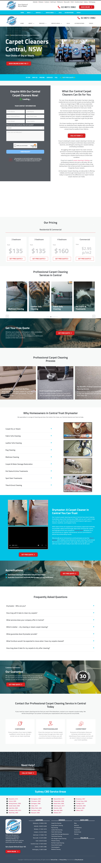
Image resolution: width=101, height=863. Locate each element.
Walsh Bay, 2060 (13, 813)
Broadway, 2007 (80, 799)
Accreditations (69, 12)
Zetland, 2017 (57, 813)
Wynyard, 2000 (35, 813)
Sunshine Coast (35, 844)
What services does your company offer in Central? (25, 620)
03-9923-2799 (43, 823)
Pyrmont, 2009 (58, 808)
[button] (75, 50)
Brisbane (36, 829)
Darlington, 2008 (35, 803)
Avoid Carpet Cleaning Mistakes (50, 391)
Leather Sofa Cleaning (14, 443)
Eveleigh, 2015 (80, 803)
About (29, 12)
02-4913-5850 (43, 838)
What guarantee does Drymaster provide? (21, 634)
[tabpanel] (17, 296)
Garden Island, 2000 (14, 806)
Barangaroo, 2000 (36, 799)
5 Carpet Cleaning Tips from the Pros (15, 389)
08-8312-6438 (43, 826)
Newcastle (36, 838)
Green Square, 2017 (59, 806)
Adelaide (36, 826)
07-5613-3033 (43, 844)
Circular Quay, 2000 (81, 801)
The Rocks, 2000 (35, 810)
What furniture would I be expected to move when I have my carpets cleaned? (35, 641)
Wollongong (35, 849)
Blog (60, 12)
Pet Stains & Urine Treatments (17, 471)
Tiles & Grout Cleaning (14, 485)
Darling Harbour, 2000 (15, 803)
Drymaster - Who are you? (16, 606)
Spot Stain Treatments (14, 478)
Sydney (37, 847)
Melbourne (36, 823)
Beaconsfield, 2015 (59, 799)
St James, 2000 (80, 808)
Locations (39, 820)
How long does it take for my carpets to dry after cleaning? (28, 648)
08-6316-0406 (43, 841)
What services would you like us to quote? (20, 125)
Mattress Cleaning (12, 457)
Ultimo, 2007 (79, 810)
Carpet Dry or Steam (13, 429)
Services (38, 12)
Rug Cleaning (10, 450)
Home (22, 12)
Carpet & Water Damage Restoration (19, 464)
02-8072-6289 (43, 849)
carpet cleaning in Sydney (81, 160)
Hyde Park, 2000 (13, 808)
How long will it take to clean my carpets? (21, 613)
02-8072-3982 (43, 847)
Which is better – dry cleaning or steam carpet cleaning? (27, 627)
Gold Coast (36, 835)
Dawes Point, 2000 (59, 803)
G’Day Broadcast (79, 860)
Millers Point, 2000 (36, 808)
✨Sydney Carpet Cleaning (16, 35)
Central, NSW (79, 530)
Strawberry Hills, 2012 (15, 810)
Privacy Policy (63, 860)
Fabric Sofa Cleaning (13, 436)
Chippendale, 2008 (59, 801)
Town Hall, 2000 (58, 810)
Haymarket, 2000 (81, 806)
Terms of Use (54, 860)
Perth (37, 841)
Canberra (36, 832)
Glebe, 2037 (34, 806)
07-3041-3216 (43, 829)
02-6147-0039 (43, 832)
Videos (78, 12)
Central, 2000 (12, 801)
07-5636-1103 (43, 835)
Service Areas (50, 12)
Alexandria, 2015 (13, 799)
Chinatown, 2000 (35, 801)
